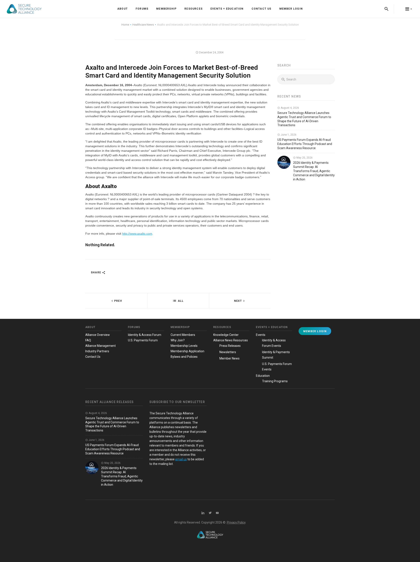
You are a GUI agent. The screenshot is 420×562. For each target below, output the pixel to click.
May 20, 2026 (304, 157)
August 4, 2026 (289, 107)
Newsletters (227, 352)
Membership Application (187, 351)
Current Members (183, 335)
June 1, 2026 (288, 134)
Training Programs (275, 381)
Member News (229, 358)
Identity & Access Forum (144, 335)
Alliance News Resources (230, 340)
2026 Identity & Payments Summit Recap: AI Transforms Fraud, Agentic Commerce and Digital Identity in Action (314, 171)
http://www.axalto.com (137, 233)
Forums (142, 8)
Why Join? (178, 340)
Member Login (291, 8)
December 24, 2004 (210, 52)
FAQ (88, 340)
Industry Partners (97, 351)
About (122, 8)
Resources (193, 8)
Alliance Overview (97, 335)
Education (263, 375)
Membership (166, 8)
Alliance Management (100, 345)
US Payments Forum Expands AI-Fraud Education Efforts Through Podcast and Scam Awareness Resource (304, 144)
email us (181, 459)
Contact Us (261, 8)
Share (96, 272)
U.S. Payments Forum (143, 340)
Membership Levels (184, 345)
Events (260, 335)
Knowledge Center (226, 335)
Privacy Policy (236, 522)
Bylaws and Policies (184, 356)
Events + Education (227, 8)
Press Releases (230, 345)
